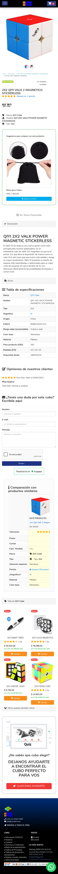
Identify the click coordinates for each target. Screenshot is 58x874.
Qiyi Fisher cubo (42, 686)
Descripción (12, 223)
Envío (10, 280)
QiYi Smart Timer (15, 637)
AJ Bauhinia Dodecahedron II (40, 859)
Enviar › (22, 463)
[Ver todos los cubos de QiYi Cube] (29, 105)
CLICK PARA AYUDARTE (30, 786)
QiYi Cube (11, 74)
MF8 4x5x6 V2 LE (36, 854)
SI (31, 313)
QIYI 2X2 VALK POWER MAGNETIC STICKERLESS (32, 74)
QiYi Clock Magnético (42, 637)
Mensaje (6, 429)
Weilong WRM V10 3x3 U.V (40, 849)
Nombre (6, 409)
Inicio (4, 74)
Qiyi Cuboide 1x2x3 (15, 686)
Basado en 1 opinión (26, 96)
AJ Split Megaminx (36, 857)
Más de (15, 601)
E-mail (5, 419)
